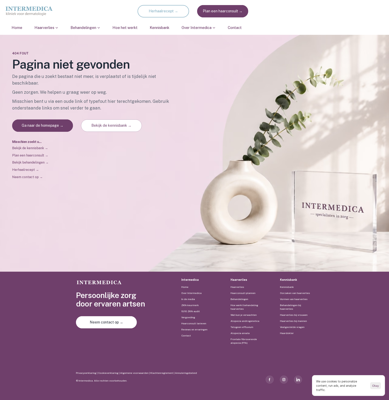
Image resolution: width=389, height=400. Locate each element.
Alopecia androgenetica (245, 321)
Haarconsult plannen (243, 293)
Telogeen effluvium (242, 327)
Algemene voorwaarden (134, 373)
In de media (188, 299)
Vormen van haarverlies (294, 299)
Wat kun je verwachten (244, 315)
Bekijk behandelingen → (30, 162)
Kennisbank (159, 28)
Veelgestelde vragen (292, 327)
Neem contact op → (27, 177)
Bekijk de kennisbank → (30, 148)
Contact (235, 28)
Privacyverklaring (86, 373)
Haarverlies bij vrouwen (294, 315)
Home (17, 28)
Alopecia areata (240, 333)
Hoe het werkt (125, 28)
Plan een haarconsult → (30, 155)
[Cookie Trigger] (310, 379)
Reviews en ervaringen (194, 329)
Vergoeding (188, 317)
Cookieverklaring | (109, 373)
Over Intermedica (191, 293)
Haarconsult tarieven (193, 323)
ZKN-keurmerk (190, 305)
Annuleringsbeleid (186, 373)
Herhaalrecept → (26, 170)
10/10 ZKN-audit (190, 311)
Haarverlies (237, 287)
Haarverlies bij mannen (293, 321)
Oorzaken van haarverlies (295, 293)
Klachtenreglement (161, 373)
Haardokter (287, 333)
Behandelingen (239, 299)
